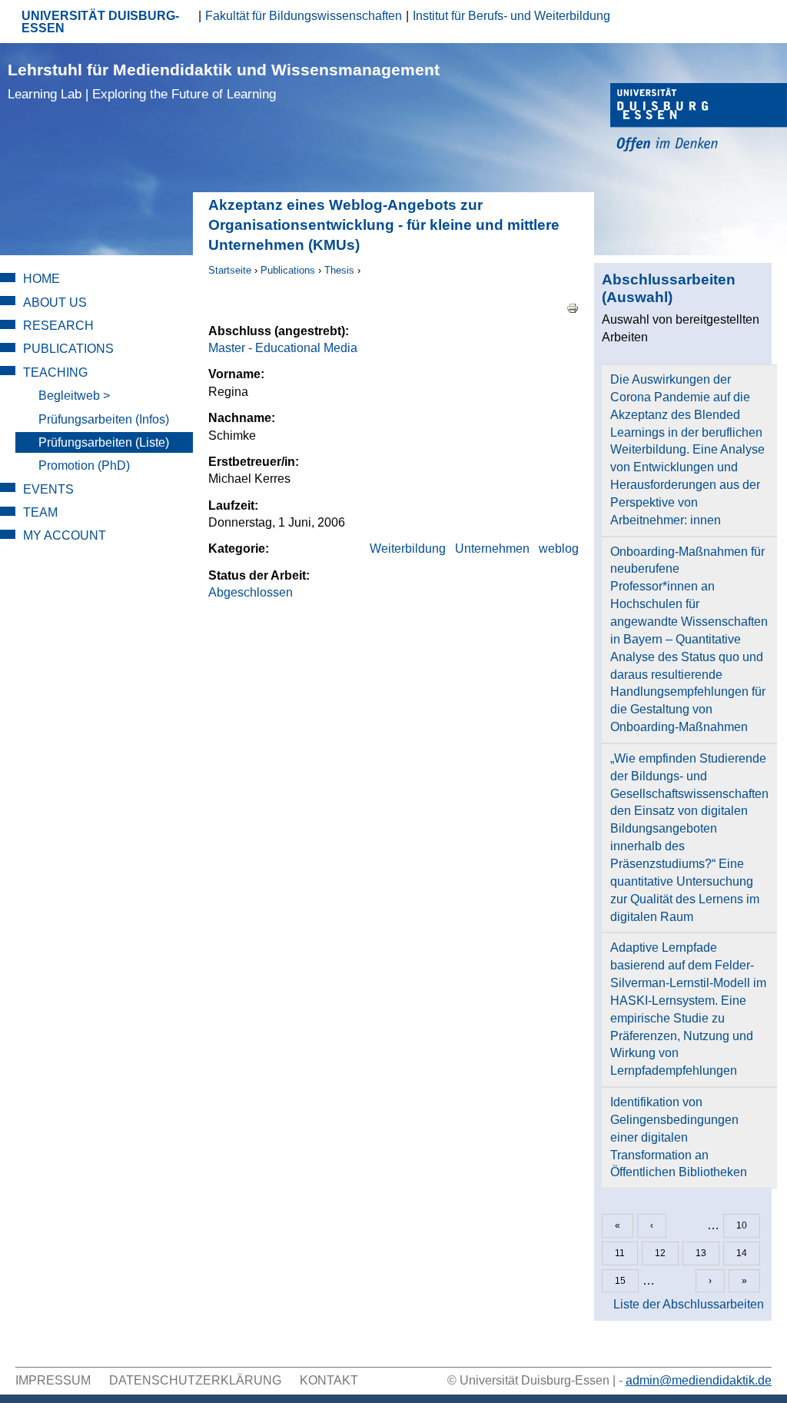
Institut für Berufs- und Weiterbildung (511, 15)
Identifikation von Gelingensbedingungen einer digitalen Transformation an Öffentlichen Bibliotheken (678, 1137)
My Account (64, 535)
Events (48, 489)
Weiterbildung (408, 548)
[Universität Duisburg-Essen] (698, 119)
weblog (559, 548)
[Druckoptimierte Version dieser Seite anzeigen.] (572, 307)
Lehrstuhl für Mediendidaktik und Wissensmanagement (224, 81)
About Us (55, 302)
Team (40, 512)
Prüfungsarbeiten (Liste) (103, 442)
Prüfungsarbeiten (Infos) (103, 419)
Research (58, 325)
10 (741, 1225)
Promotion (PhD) (84, 465)
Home (41, 278)
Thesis (339, 270)
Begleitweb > (74, 395)
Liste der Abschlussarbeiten (688, 1304)
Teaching (55, 372)
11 (620, 1253)
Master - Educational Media (282, 347)
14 (741, 1253)
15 (620, 1280)
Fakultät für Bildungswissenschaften (303, 15)
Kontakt (329, 1380)
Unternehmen (492, 548)
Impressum (53, 1380)
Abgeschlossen (250, 592)
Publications (288, 270)
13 (701, 1253)
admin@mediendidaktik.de (699, 1380)
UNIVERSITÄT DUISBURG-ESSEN (100, 22)
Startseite (229, 270)
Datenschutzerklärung (195, 1380)
